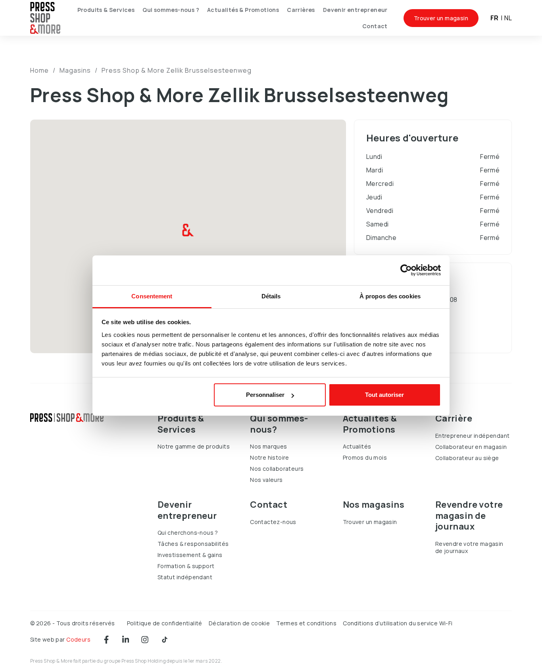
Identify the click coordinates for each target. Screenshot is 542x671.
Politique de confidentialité (164, 623)
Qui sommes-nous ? (170, 10)
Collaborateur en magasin (471, 447)
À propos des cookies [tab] (390, 296)
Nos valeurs (266, 479)
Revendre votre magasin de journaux (469, 547)
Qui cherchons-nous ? (188, 532)
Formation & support (186, 566)
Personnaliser (265, 394)
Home (39, 70)
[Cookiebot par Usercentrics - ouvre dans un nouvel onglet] (406, 270)
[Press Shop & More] (45, 18)
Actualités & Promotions (243, 10)
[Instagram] (145, 640)
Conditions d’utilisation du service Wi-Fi (397, 623)
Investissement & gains (190, 555)
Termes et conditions (306, 623)
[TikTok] (165, 640)
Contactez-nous (273, 522)
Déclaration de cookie (239, 623)
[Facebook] (106, 640)
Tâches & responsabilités (193, 543)
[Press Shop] (67, 417)
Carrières (301, 10)
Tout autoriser (384, 394)
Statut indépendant (185, 577)
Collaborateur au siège (467, 458)
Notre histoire (269, 457)
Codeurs (78, 639)
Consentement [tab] (151, 296)
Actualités (357, 446)
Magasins (75, 70)
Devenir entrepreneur (355, 10)
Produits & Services (106, 10)
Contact (375, 26)
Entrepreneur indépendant (472, 435)
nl (508, 18)
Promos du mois (365, 457)
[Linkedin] (125, 640)
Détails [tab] (271, 296)
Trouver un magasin (441, 18)
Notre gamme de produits (194, 446)
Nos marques (268, 446)
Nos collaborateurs (277, 468)
